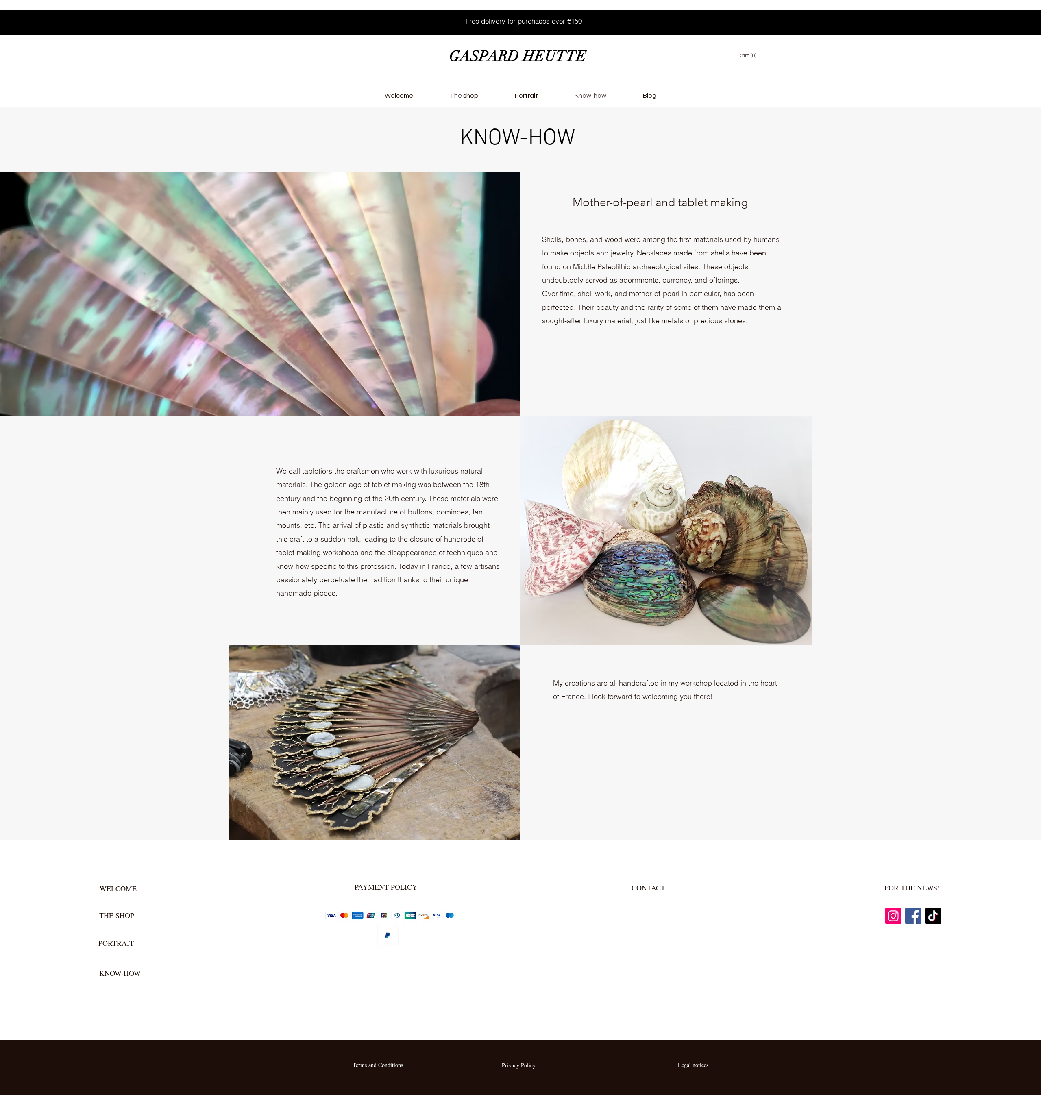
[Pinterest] (79, 19)
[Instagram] (27, 19)
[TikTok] (62, 19)
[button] (751, 55)
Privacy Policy (519, 1065)
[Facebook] (44, 19)
